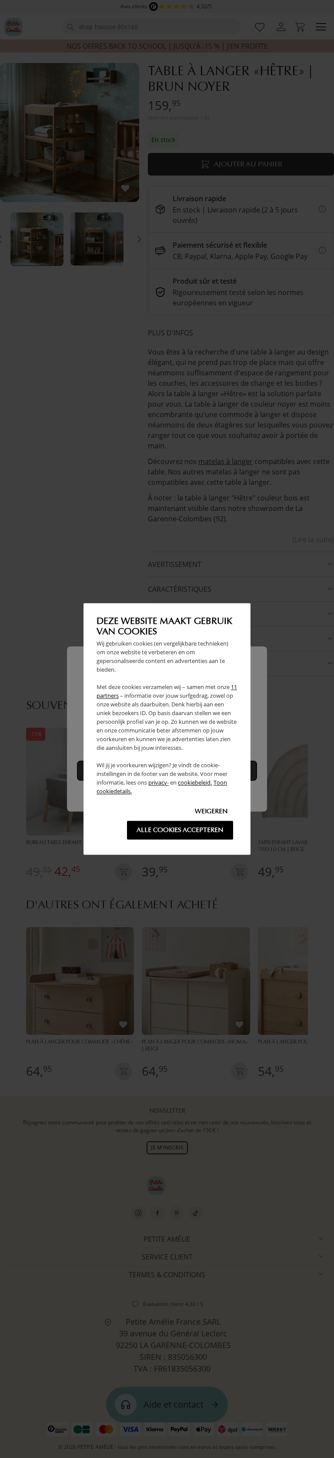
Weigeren (211, 811)
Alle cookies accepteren (180, 830)
